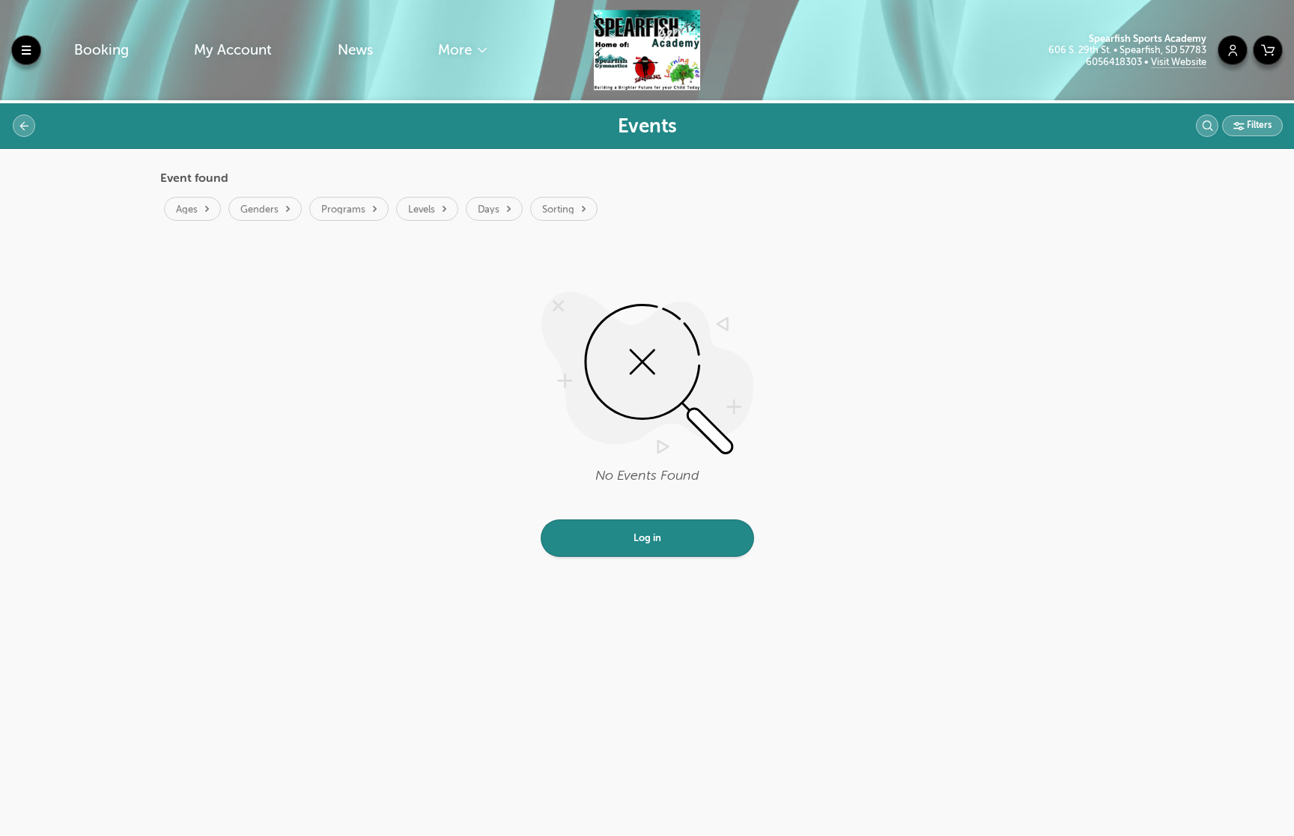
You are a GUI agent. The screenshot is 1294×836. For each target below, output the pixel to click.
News (355, 50)
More (457, 50)
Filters (1258, 125)
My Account (233, 50)
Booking (101, 50)
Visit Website (1178, 61)
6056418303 (1115, 61)
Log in (647, 537)
